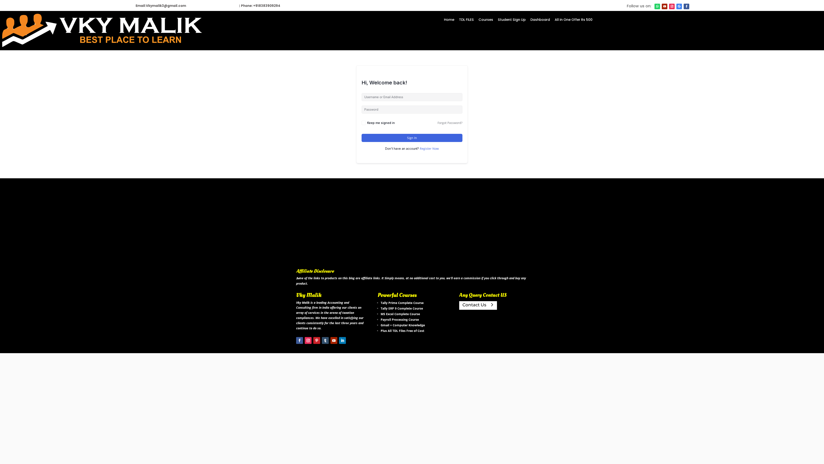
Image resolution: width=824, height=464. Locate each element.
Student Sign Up (512, 20)
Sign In (412, 138)
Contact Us (474, 304)
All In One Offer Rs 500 (573, 20)
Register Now (429, 149)
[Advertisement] (412, 230)
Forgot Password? (450, 123)
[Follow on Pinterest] (316, 340)
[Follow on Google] (679, 6)
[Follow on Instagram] (672, 6)
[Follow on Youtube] (664, 6)
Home (449, 20)
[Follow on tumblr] (325, 340)
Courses (486, 20)
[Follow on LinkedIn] (342, 340)
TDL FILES (466, 20)
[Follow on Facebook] (686, 6)
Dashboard (540, 20)
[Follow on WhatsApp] (657, 6)
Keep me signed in (381, 123)
